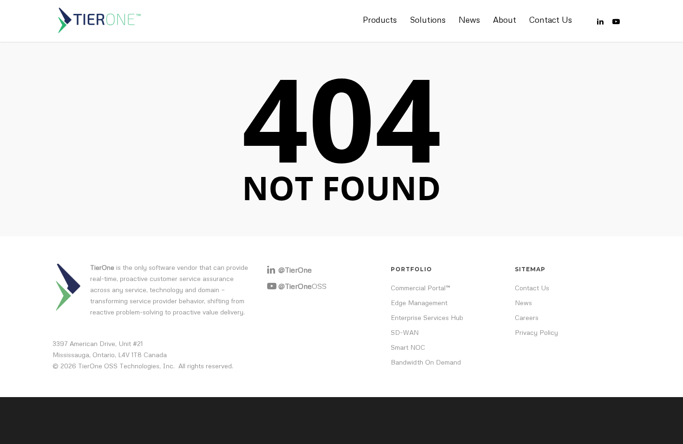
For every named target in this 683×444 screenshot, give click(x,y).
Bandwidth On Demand (426, 362)
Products (380, 19)
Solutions (428, 19)
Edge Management (419, 303)
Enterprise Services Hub (427, 317)
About (504, 19)
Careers (527, 317)
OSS (302, 286)
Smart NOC (408, 347)
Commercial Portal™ (420, 288)
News (469, 19)
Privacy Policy (536, 332)
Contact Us (550, 19)
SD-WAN (405, 332)
